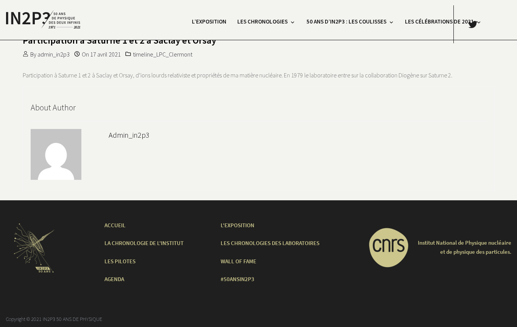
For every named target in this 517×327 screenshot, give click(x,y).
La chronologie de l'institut (144, 243)
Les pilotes (119, 261)
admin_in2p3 (53, 54)
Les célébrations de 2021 (439, 21)
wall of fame (238, 261)
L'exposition (237, 225)
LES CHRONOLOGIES (262, 21)
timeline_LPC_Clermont (162, 54)
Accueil (115, 225)
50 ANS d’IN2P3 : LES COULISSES (346, 21)
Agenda (114, 279)
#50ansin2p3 (237, 279)
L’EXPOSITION (209, 21)
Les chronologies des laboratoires (270, 243)
